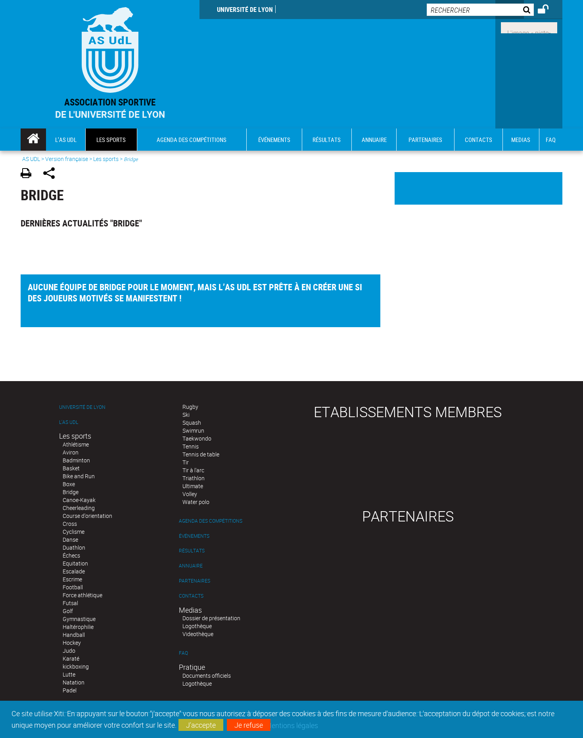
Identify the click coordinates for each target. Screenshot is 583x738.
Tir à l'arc (193, 470)
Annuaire (191, 565)
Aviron (71, 452)
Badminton (76, 460)
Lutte (69, 674)
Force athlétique (82, 595)
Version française (66, 159)
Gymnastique (79, 619)
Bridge (71, 492)
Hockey (72, 642)
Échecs (71, 555)
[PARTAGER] (51, 174)
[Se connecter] (548, 10)
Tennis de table (200, 454)
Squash (191, 422)
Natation (73, 682)
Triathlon (193, 478)
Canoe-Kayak (79, 500)
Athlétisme (76, 444)
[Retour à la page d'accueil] (110, 48)
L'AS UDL (68, 422)
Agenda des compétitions (210, 521)
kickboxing (76, 666)
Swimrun (193, 430)
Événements (194, 536)
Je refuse (248, 725)
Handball (74, 634)
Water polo (195, 502)
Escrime (72, 579)
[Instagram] (529, 27)
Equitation (75, 563)
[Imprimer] (29, 174)
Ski (186, 414)
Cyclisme (73, 531)
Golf (68, 611)
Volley (189, 494)
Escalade (74, 571)
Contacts (191, 595)
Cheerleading (79, 508)
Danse (70, 539)
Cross (70, 523)
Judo (69, 650)
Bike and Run (79, 476)
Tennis (190, 446)
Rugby (190, 406)
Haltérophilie (78, 627)
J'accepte (201, 725)
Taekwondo (196, 438)
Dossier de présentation (211, 618)
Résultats (192, 550)
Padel (70, 690)
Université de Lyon (245, 9)
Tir (185, 462)
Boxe (69, 484)
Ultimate (192, 486)
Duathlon (74, 547)
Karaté (71, 658)
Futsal (70, 603)
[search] (480, 10)
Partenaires (194, 580)
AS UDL (31, 159)
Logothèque (197, 626)
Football (73, 587)
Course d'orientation (87, 515)
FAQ (183, 653)
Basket (71, 468)
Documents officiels (206, 675)
